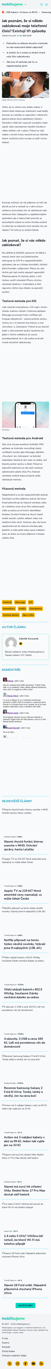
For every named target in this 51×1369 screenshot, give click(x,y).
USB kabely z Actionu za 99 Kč (21, 12)
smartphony (36, 608)
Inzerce (5, 1342)
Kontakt (6, 1346)
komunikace (9, 608)
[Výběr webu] (25, 4)
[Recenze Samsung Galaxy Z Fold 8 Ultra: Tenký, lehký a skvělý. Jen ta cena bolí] (25, 1068)
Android (7, 602)
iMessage (20, 602)
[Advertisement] (25, 172)
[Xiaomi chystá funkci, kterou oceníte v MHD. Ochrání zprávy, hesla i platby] (25, 821)
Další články (25, 1305)
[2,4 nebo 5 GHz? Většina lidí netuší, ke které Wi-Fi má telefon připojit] (25, 1215)
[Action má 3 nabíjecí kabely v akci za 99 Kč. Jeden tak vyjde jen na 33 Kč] (25, 1117)
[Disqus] (25, 707)
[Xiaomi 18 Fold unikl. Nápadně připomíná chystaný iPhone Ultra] (25, 1265)
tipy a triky (28, 615)
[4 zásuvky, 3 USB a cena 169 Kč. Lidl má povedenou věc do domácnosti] (25, 1018)
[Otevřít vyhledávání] (42, 4)
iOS (31, 602)
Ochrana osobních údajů (14, 1355)
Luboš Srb (8, 1231)
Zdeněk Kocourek (9, 36)
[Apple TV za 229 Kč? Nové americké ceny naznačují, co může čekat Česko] (25, 870)
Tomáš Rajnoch (10, 886)
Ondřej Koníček (10, 837)
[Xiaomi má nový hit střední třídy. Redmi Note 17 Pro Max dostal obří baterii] (25, 1166)
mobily (22, 608)
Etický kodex (8, 1351)
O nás (5, 1338)
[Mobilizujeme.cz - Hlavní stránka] (12, 4)
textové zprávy (11, 615)
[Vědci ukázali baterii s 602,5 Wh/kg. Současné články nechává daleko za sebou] (25, 969)
